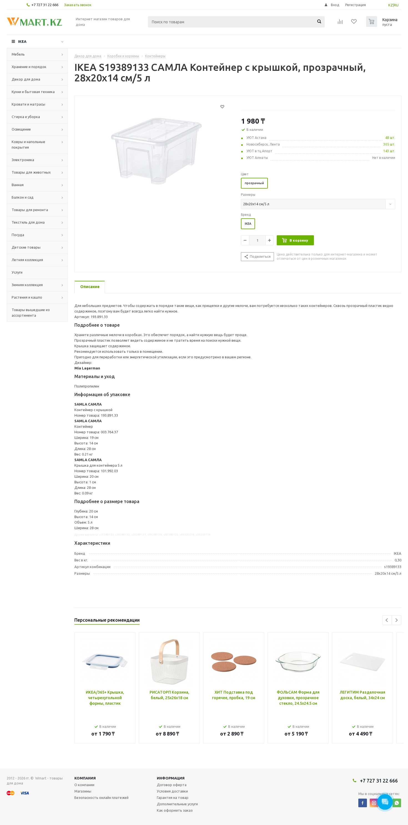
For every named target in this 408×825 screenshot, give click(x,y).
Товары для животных (31, 172)
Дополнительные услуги (177, 804)
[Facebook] (362, 803)
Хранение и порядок (29, 67)
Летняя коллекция (27, 260)
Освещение (21, 129)
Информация (171, 778)
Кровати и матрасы (28, 104)
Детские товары (26, 247)
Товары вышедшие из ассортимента (31, 312)
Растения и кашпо (27, 297)
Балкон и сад (23, 197)
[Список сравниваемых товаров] (340, 23)
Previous (387, 620)
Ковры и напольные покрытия (28, 144)
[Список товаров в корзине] (382, 25)
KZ (390, 5)
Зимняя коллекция (27, 285)
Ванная (18, 185)
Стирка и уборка (26, 117)
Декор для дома (26, 79)
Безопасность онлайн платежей (101, 797)
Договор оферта (172, 785)
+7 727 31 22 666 (44, 5)
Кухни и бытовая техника (33, 92)
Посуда (18, 235)
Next (396, 620)
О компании (84, 785)
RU (396, 5)
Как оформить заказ (175, 810)
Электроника (23, 160)
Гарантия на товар (172, 797)
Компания (85, 778)
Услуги (17, 272)
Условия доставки (172, 791)
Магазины (82, 791)
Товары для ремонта (30, 210)
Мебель (18, 54)
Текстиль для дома (28, 222)
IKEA (22, 41)
